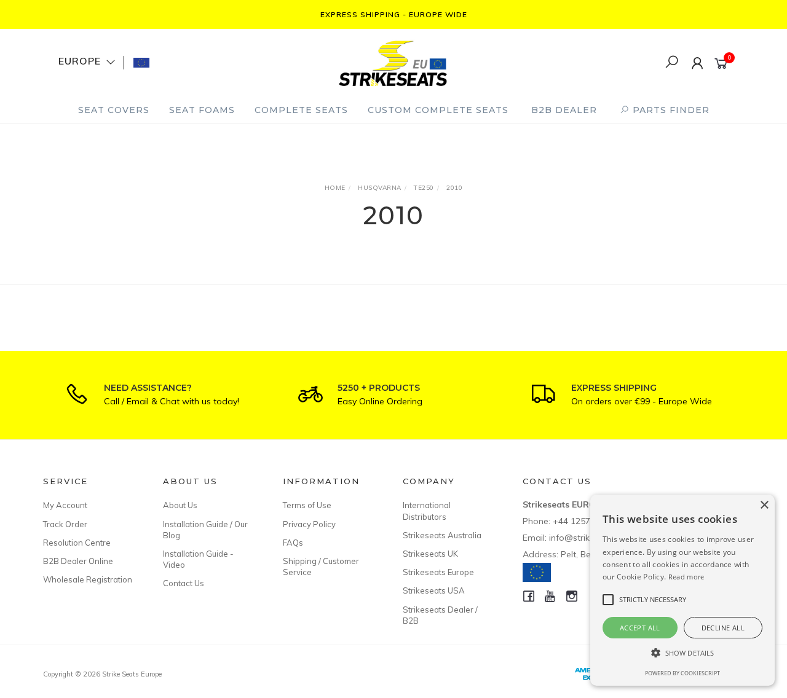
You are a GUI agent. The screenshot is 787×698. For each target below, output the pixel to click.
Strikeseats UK (430, 554)
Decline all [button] (723, 627)
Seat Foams (202, 110)
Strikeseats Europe (438, 572)
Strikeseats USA (434, 590)
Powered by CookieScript (682, 673)
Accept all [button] (640, 627)
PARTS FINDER (670, 110)
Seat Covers (113, 110)
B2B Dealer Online (78, 561)
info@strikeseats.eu (588, 537)
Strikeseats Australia (442, 535)
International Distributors (427, 510)
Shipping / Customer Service (321, 566)
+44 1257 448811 (587, 521)
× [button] (764, 505)
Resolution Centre (77, 542)
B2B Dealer (564, 110)
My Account (65, 505)
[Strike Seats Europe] (393, 62)
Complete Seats (301, 110)
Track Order (65, 524)
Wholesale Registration (87, 579)
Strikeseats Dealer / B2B (440, 615)
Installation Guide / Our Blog (205, 529)
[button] (682, 653)
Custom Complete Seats (438, 110)
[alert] (682, 590)
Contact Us (183, 583)
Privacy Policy (309, 524)
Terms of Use (307, 505)
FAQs (293, 542)
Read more (686, 576)
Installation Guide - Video (198, 559)
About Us (180, 505)
